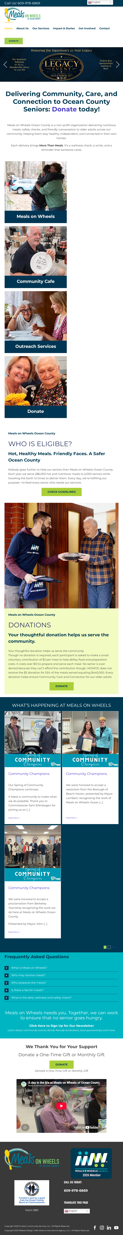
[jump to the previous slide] (5, 64)
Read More (13, 818)
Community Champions (28, 774)
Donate (64, 109)
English (72, 1211)
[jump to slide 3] (65, 78)
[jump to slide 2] (61, 78)
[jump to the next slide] (118, 64)
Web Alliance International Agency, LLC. (52, 1230)
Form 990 (31, 1210)
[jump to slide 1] (58, 78)
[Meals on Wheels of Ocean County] (61, 504)
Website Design (26, 1230)
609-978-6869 (29, 3)
